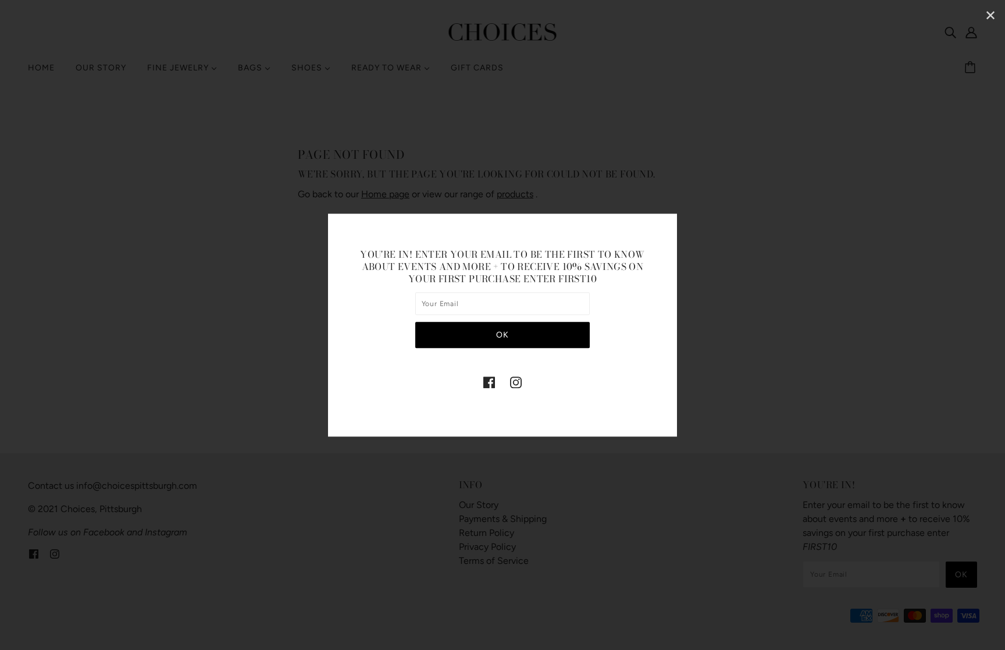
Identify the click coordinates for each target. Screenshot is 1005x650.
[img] (489, 381)
